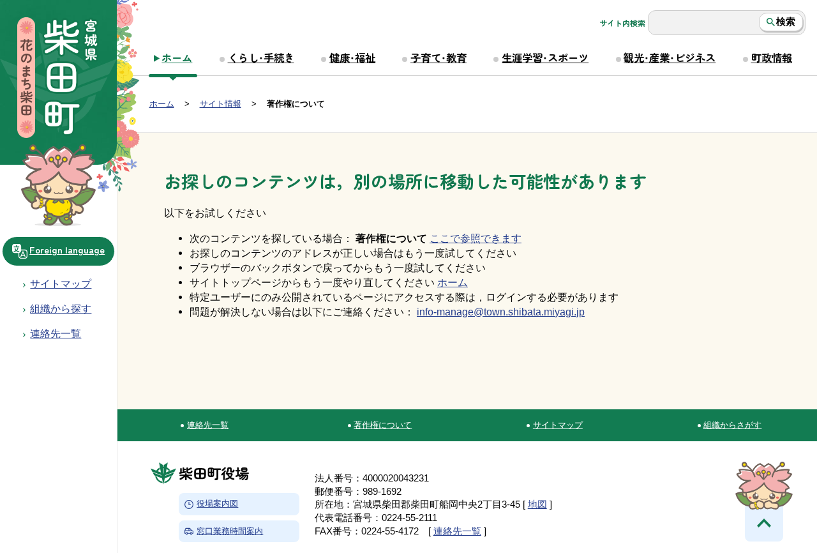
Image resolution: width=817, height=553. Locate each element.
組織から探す (60, 308)
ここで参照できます (475, 238)
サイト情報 (220, 104)
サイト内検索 (622, 23)
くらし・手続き (261, 57)
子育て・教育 (438, 57)
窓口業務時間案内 (230, 531)
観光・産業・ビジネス (670, 57)
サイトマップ (60, 283)
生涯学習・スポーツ (545, 57)
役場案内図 (217, 504)
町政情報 (771, 57)
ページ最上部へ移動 (764, 522)
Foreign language (67, 249)
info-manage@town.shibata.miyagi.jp (501, 311)
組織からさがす (732, 425)
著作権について (383, 425)
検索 (785, 22)
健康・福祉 (352, 57)
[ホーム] (58, 79)
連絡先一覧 (208, 425)
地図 (537, 504)
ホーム (176, 57)
